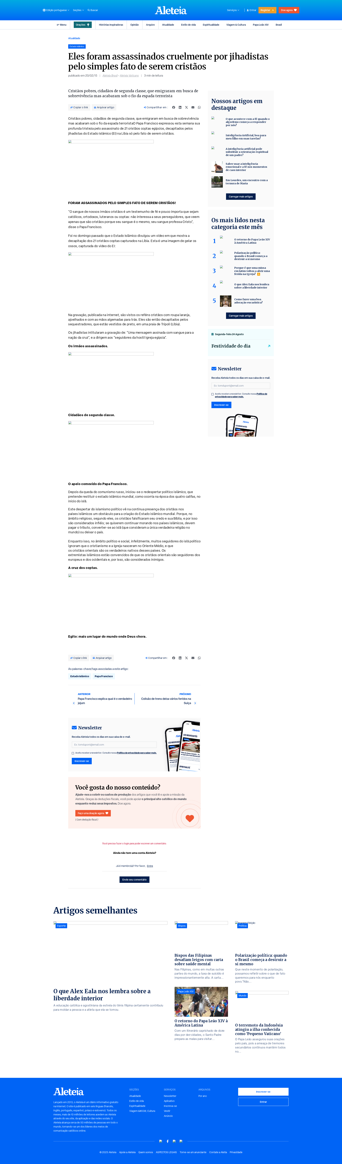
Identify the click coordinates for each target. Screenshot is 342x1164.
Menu (63, 24)
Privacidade (236, 1152)
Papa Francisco (104, 676)
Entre (150, 866)
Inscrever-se (82, 761)
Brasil (279, 24)
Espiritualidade (211, 24)
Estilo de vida (188, 24)
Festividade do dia (230, 346)
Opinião (134, 24)
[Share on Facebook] (173, 107)
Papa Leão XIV (261, 24)
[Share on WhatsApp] (199, 107)
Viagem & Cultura (236, 24)
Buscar (94, 10)
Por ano (202, 1096)
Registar (265, 10)
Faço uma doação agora (91, 813)
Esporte (61, 925)
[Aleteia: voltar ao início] (171, 10)
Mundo (242, 995)
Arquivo (150, 24)
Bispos (182, 925)
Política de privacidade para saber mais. (137, 752)
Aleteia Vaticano (129, 75)
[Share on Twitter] (186, 107)
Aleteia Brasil (110, 75)
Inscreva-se (170, 1106)
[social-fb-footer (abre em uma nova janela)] (167, 1141)
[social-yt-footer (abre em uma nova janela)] (160, 1141)
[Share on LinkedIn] (180, 107)
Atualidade (168, 24)
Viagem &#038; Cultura (142, 1111)
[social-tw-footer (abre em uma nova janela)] (174, 1141)
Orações (80, 24)
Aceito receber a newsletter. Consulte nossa (116, 752)
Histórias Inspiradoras (111, 24)
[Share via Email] (192, 107)
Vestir (167, 1111)
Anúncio (168, 1116)
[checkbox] (73, 753)
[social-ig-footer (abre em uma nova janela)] (181, 1141)
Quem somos (145, 1152)
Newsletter (170, 1096)
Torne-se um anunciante (193, 1152)
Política (243, 925)
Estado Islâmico (79, 676)
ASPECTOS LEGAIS (166, 1152)
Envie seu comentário (134, 879)
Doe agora (286, 10)
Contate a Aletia (218, 1152)
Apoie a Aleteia (127, 1152)
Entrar (253, 10)
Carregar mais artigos (241, 196)
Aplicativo (169, 1101)
